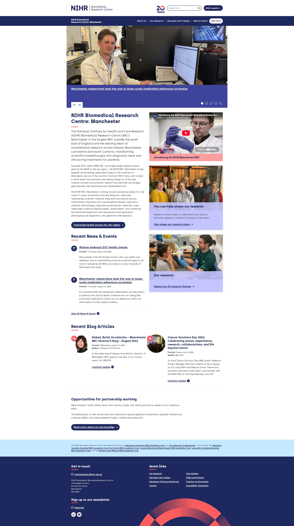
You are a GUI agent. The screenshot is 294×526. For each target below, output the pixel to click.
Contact (153, 485)
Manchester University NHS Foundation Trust (145, 445)
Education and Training (178, 21)
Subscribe (84, 508)
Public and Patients (195, 477)
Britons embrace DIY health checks (103, 247)
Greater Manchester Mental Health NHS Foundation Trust (165, 448)
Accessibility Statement (197, 485)
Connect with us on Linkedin (73, 514)
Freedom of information (197, 481)
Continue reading (103, 368)
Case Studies (192, 473)
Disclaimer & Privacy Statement (164, 481)
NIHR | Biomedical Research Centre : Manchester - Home (92, 8)
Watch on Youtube (79, 514)
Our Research (156, 21)
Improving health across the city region (97, 225)
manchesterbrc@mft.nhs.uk (94, 475)
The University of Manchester (182, 445)
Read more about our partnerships (94, 427)
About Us (141, 21)
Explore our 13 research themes (172, 286)
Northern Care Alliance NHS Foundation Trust (119, 451)
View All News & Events (83, 313)
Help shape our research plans (172, 224)
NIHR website (212, 8)
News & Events (200, 21)
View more (217, 22)
